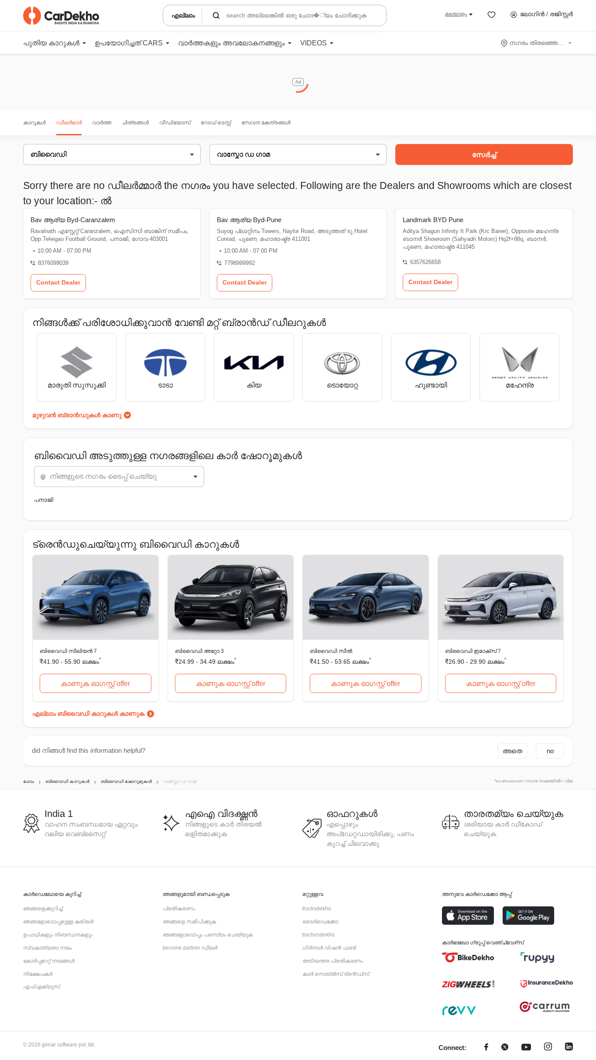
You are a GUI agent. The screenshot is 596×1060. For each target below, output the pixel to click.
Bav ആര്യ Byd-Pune (249, 219)
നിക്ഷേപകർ (37, 974)
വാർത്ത (101, 123)
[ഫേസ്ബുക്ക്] (486, 1048)
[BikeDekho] (468, 957)
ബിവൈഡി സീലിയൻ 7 (68, 651)
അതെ (512, 751)
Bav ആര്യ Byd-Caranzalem (73, 219)
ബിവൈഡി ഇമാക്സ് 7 (473, 651)
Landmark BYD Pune (433, 219)
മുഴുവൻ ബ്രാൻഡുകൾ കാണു (76, 415)
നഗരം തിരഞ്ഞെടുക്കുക (537, 42)
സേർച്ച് (484, 154)
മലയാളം (456, 14)
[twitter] (504, 1048)
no (550, 751)
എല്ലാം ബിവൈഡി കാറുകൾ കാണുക (88, 713)
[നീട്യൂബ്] (526, 1048)
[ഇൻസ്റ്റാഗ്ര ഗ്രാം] (548, 1048)
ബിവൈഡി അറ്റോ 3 (199, 651)
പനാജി (43, 500)
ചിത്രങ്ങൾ (135, 123)
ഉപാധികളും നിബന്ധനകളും (57, 935)
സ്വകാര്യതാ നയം (47, 948)
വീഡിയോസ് (174, 123)
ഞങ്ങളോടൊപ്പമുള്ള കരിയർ (58, 922)
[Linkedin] (569, 1048)
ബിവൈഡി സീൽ (331, 651)
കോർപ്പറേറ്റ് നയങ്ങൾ (49, 961)
